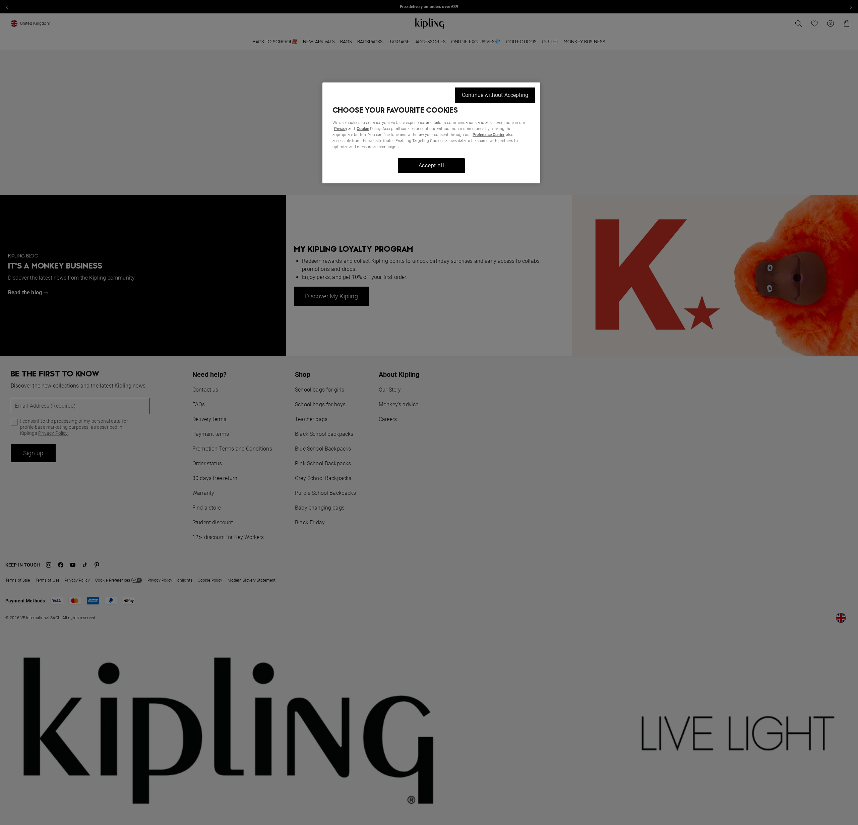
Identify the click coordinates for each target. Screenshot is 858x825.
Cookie (363, 128)
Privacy (340, 128)
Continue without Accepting (495, 95)
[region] (431, 132)
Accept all (431, 165)
